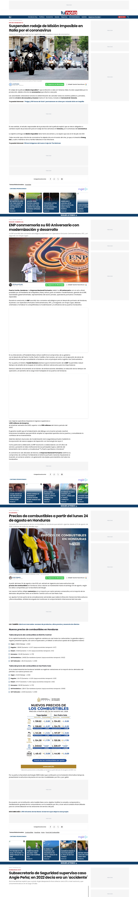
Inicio (10, 20)
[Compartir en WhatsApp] (54, 179)
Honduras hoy (17, 867)
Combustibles (29, 832)
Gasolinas (37, 832)
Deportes (64, 17)
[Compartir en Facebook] (50, 179)
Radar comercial (17, 219)
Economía (49, 17)
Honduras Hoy (32, 17)
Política (41, 17)
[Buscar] (128, 17)
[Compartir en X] (58, 179)
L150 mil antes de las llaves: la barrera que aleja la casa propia (44, 812)
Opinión (84, 17)
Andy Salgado (16, 577)
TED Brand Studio (17, 284)
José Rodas (15, 84)
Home (43, 832)
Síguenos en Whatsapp (55, 84)
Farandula (28, 184)
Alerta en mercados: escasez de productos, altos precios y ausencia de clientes (49, 624)
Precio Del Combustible (52, 832)
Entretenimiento (74, 17)
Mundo (57, 17)
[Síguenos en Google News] (61, 179)
